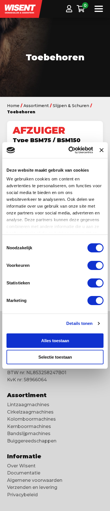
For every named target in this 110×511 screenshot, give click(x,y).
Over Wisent (21, 466)
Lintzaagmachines (28, 404)
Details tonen (79, 323)
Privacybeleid (22, 494)
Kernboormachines (29, 426)
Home (13, 105)
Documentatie (23, 473)
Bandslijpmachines (28, 433)
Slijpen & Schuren (71, 105)
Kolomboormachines (31, 419)
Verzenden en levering (32, 487)
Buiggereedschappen (31, 441)
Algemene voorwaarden (34, 480)
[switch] (95, 265)
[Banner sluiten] (102, 150)
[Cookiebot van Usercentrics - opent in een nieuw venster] (70, 150)
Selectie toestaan (55, 357)
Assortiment (36, 105)
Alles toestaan (55, 340)
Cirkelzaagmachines (30, 412)
